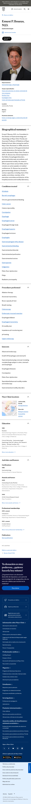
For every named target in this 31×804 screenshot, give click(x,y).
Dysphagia (5, 216)
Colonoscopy (6, 309)
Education (6, 423)
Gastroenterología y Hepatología (10, 84)
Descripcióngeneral (7, 38)
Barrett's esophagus (8, 195)
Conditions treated (9, 186)
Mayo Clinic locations (10, 397)
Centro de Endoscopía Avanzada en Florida (13, 100)
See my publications (7, 537)
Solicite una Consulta (10, 32)
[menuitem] (7, 38)
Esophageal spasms (8, 229)
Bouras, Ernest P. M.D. (9, 553)
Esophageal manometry (10, 322)
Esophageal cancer (8, 221)
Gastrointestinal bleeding (10, 246)
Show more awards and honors (10, 503)
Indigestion (5, 267)
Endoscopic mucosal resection (12, 313)
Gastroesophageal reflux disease (13, 242)
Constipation (6, 212)
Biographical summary (14, 129)
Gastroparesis (6, 263)
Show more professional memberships (12, 529)
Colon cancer (6, 204)
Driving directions (23, 405)
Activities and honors (10, 460)
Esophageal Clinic (7, 97)
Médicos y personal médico (9, 550)
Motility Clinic (5, 95)
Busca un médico (8, 15)
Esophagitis (6, 237)
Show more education (8, 452)
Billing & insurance (23, 411)
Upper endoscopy (8, 339)
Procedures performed (11, 287)
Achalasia (5, 191)
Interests (5, 347)
